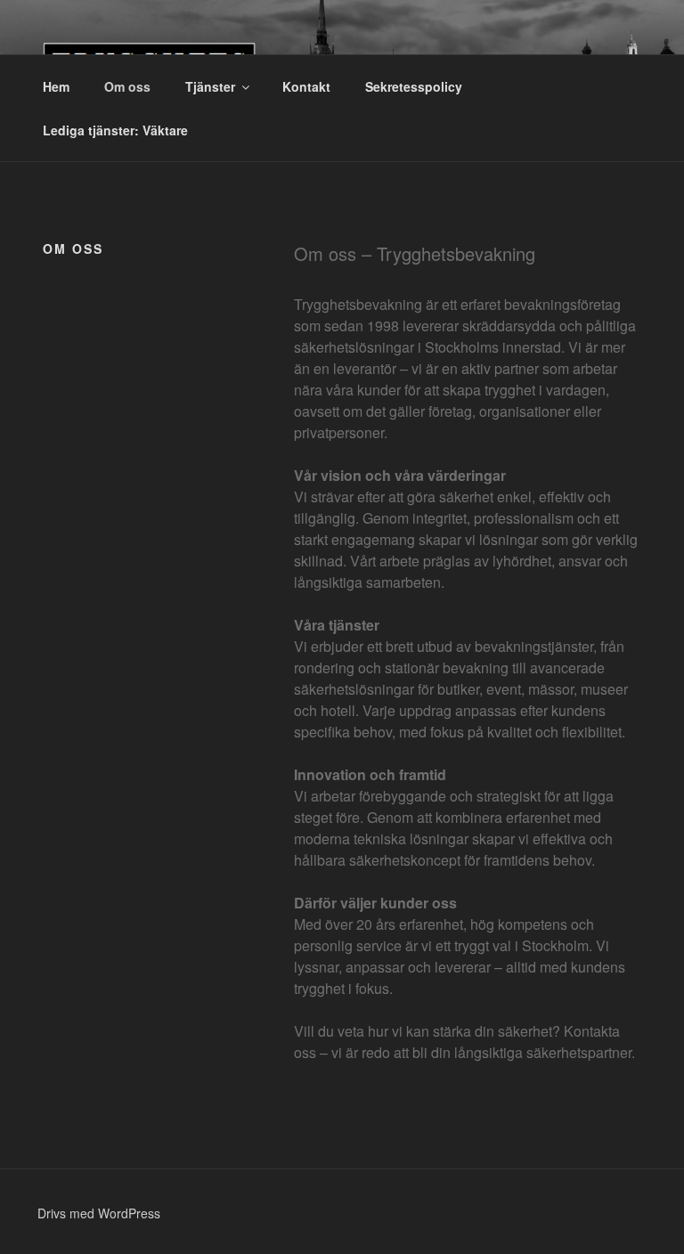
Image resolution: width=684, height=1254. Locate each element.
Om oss (127, 86)
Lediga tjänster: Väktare (115, 130)
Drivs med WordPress (98, 1213)
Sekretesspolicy (413, 86)
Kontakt (306, 86)
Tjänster (210, 86)
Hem (56, 86)
